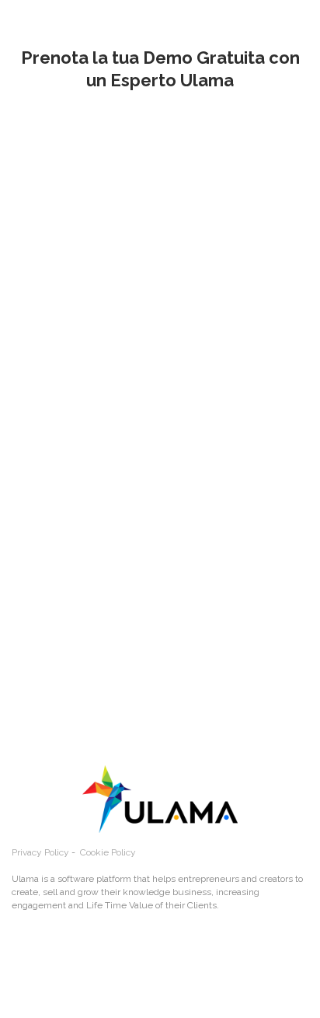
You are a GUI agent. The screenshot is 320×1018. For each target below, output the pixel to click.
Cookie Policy (108, 852)
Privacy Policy (40, 852)
